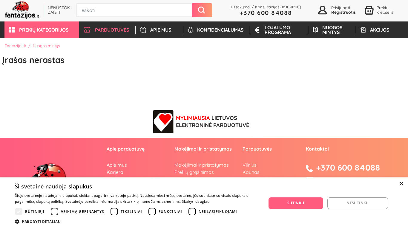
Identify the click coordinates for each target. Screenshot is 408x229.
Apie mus (117, 165)
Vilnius (250, 165)
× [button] (401, 184)
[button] (41, 29)
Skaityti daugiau (196, 201)
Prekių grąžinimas (194, 172)
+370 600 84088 (266, 12)
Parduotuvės (257, 149)
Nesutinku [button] (357, 202)
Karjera (115, 172)
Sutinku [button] (295, 202)
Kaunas (251, 172)
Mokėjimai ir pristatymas (201, 165)
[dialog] (204, 203)
